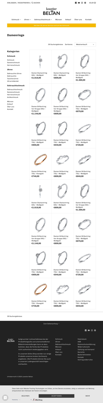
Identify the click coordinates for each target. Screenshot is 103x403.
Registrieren (24, 3)
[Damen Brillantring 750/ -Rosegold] (40, 159)
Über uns (10, 107)
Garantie (81, 352)
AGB (79, 342)
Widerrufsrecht (84, 347)
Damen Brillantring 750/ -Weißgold (83, 108)
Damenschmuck (13, 62)
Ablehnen (25, 396)
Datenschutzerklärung (86, 344)
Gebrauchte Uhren (14, 73)
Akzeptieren (56, 396)
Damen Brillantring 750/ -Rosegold (38, 172)
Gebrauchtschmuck (16, 85)
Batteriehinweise (84, 355)
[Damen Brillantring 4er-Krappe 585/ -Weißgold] (85, 61)
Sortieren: (69, 44)
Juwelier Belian (27, 376)
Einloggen (11, 3)
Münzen (10, 101)
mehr (87, 396)
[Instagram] (82, 3)
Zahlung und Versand (86, 349)
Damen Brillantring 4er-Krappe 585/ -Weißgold (83, 75)
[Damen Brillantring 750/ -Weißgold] (85, 95)
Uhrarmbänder (13, 81)
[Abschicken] (32, 2)
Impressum (82, 339)
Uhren (10, 69)
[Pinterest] (85, 3)
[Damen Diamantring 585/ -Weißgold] (40, 61)
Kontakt (10, 109)
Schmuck (11, 56)
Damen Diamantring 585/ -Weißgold (39, 74)
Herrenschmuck (13, 65)
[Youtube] (79, 3)
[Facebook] (76, 3)
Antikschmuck (12, 97)
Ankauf (10, 104)
